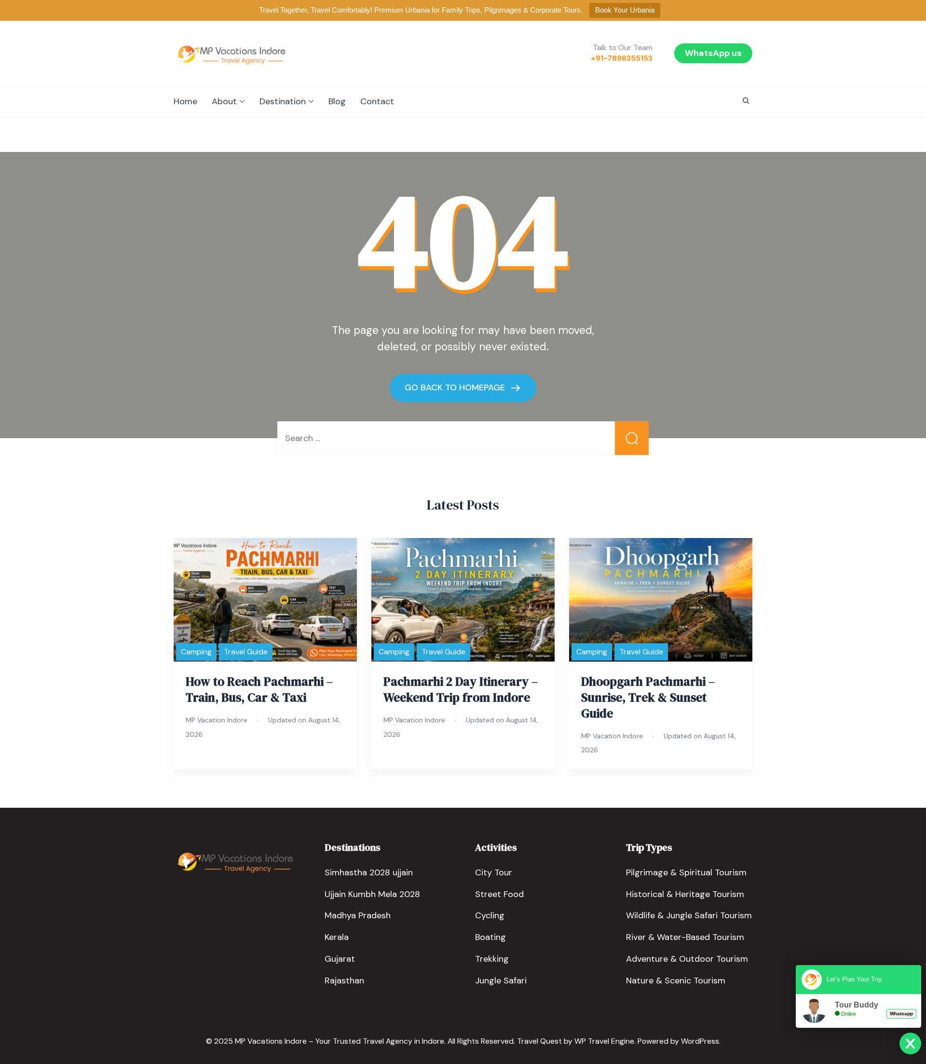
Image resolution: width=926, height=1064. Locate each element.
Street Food (499, 894)
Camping (196, 652)
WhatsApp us (713, 53)
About (224, 101)
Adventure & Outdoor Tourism (687, 959)
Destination (282, 101)
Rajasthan (344, 980)
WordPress (700, 1041)
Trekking (492, 959)
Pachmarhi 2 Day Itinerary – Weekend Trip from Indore (460, 689)
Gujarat (340, 959)
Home (185, 101)
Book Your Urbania (624, 10)
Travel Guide (246, 652)
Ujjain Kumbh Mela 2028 (372, 894)
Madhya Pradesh (358, 915)
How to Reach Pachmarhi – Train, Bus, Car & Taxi (259, 689)
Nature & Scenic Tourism (675, 980)
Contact (377, 101)
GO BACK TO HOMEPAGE (456, 387)
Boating (490, 937)
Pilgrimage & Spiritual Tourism (686, 872)
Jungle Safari (501, 980)
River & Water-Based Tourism (685, 937)
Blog (337, 101)
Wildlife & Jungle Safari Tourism (689, 915)
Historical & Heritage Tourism (685, 894)
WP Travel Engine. (605, 1041)
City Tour (493, 872)
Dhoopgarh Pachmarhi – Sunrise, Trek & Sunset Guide (648, 697)
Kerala (337, 937)
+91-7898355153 (622, 58)
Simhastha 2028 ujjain (369, 872)
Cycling (489, 915)
